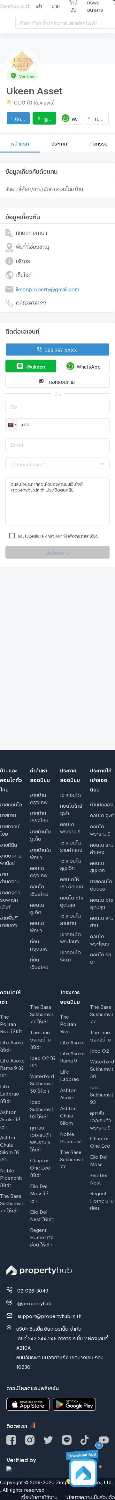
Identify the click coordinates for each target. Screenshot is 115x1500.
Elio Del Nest (98, 1178)
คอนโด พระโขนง (99, 939)
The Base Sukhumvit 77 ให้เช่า (11, 1202)
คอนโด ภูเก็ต (37, 907)
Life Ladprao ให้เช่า (9, 1092)
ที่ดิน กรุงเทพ (39, 944)
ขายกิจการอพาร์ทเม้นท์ (10, 899)
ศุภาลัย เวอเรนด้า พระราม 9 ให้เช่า (40, 1137)
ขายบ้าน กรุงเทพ (39, 797)
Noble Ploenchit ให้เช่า (11, 1177)
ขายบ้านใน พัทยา (40, 852)
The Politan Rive (68, 1023)
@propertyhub (34, 1302)
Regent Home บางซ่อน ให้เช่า (42, 1236)
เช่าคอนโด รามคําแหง (71, 845)
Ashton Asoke (68, 1092)
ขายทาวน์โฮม (9, 829)
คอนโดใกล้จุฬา (71, 808)
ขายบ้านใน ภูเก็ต (40, 834)
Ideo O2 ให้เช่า (42, 1060)
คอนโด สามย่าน (101, 920)
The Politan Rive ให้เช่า (11, 1023)
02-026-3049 (32, 1290)
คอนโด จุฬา (102, 814)
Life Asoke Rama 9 (72, 1056)
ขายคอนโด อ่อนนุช (101, 884)
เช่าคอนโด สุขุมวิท (70, 863)
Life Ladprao (69, 1074)
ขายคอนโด (11, 803)
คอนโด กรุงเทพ (39, 870)
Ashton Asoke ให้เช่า (10, 1118)
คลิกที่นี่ (61, 535)
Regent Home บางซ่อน (102, 1200)
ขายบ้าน (8, 814)
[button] (12, 425)
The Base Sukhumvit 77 (71, 1158)
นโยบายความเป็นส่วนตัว (90, 1496)
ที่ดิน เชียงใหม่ (39, 962)
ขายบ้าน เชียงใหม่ (39, 815)
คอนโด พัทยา (37, 925)
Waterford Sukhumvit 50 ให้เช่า (42, 1082)
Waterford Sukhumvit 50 (102, 1068)
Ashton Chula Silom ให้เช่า (9, 1147)
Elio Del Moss (98, 1159)
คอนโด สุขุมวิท (97, 865)
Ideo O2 (99, 1050)
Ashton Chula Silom (68, 1114)
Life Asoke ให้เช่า (12, 1045)
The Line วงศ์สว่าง (100, 1035)
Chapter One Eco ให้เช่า (40, 1166)
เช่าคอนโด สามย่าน (70, 918)
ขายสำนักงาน (9, 876)
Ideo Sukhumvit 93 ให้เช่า (41, 1108)
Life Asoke (72, 1041)
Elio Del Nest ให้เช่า (42, 1214)
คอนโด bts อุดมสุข (71, 900)
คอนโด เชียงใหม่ (39, 889)
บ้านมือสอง (101, 803)
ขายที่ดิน (8, 844)
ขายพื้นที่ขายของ (9, 920)
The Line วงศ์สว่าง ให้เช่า (40, 1038)
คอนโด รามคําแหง (101, 847)
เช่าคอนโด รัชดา (70, 954)
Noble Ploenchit (71, 1136)
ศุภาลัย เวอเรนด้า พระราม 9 (100, 1119)
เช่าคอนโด (70, 794)
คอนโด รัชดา (100, 957)
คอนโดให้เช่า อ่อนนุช (71, 881)
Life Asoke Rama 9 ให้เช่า (12, 1067)
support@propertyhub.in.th (49, 1315)
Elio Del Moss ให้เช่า (39, 1192)
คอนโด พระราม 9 (70, 826)
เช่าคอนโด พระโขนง (70, 936)
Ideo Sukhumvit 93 (101, 1093)
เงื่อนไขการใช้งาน (38, 1496)
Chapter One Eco (100, 1141)
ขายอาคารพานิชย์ (10, 858)
